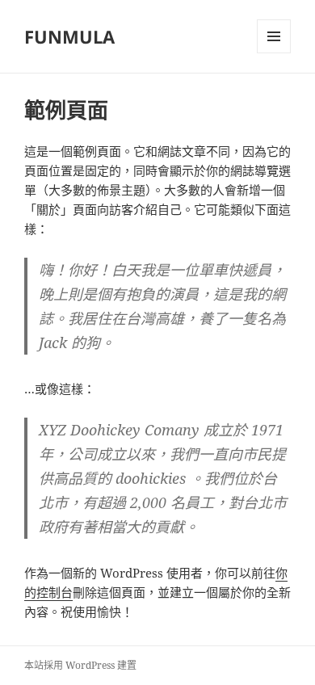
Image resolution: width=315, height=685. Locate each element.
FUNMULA (69, 36)
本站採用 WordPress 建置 (80, 665)
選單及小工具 (274, 36)
